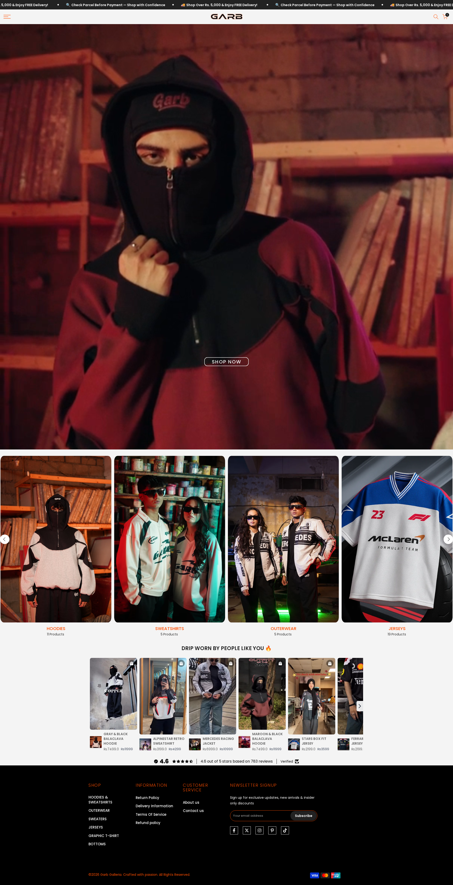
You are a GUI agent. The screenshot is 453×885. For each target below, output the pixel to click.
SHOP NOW (226, 361)
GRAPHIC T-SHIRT (103, 835)
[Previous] (4, 539)
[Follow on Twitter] (247, 830)
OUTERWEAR (99, 810)
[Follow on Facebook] (234, 830)
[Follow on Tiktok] (285, 830)
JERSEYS (95, 827)
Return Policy (147, 797)
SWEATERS (97, 818)
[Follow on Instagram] (260, 830)
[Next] (448, 539)
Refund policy (148, 822)
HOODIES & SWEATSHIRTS (100, 800)
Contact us (193, 810)
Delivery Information (154, 805)
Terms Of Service (151, 814)
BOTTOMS (97, 844)
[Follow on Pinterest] (272, 830)
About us (191, 802)
